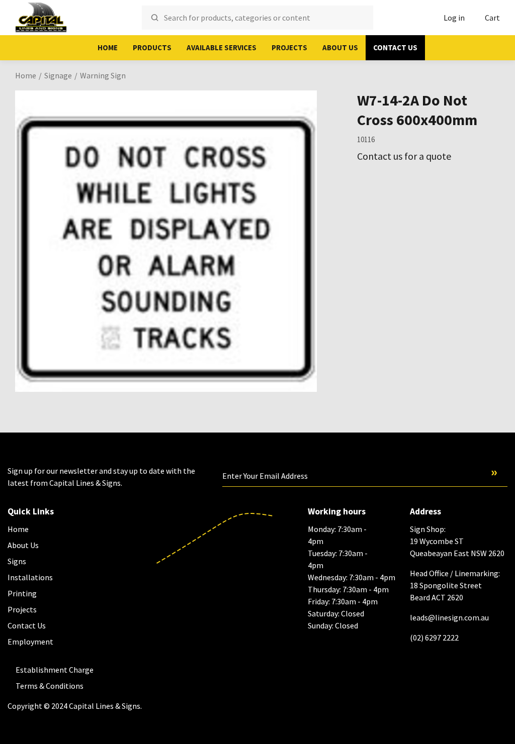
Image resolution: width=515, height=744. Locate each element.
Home (108, 47)
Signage (58, 75)
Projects (289, 47)
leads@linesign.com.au (449, 617)
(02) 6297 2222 (434, 637)
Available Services (221, 47)
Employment (30, 641)
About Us (340, 47)
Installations (30, 577)
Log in (454, 18)
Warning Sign (103, 75)
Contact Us (395, 47)
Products (152, 47)
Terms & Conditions (49, 686)
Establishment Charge (55, 670)
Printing (22, 593)
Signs (17, 561)
